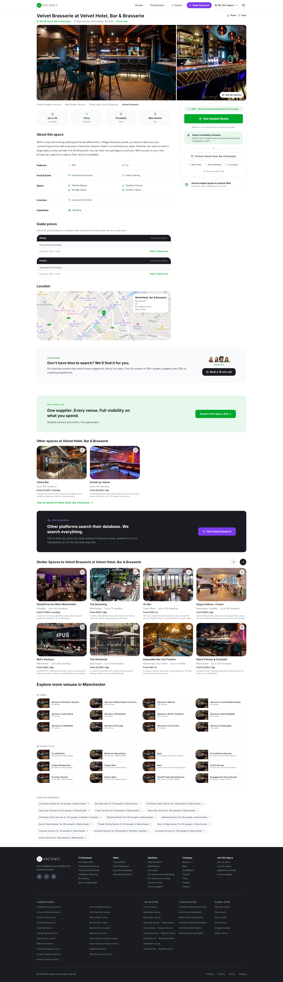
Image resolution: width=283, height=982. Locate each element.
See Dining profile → (159, 238)
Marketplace (154, 866)
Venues (139, 5)
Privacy (221, 974)
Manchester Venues (75, 104)
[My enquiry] (243, 5)
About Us (186, 862)
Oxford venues (149, 949)
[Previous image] (40, 462)
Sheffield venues (166, 949)
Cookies (242, 974)
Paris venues (220, 912)
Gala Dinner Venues (45, 943)
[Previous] (234, 562)
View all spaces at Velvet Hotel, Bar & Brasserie (63, 502)
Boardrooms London (98, 933)
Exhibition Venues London (48, 949)
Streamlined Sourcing (89, 866)
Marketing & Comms (122, 874)
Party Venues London (98, 917)
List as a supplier (155, 886)
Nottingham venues (151, 943)
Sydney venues (221, 933)
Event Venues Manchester (190, 912)
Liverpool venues (150, 933)
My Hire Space (226, 5)
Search (178, 5)
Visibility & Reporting (88, 874)
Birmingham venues (152, 917)
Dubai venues (220, 917)
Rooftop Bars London (98, 922)
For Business (157, 5)
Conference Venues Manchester (193, 907)
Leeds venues (149, 928)
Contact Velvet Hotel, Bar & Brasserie (215, 156)
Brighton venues (168, 933)
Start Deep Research (219, 531)
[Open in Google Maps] (104, 315)
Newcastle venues (166, 938)
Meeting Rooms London (99, 928)
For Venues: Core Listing (159, 878)
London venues (150, 907)
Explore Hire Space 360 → (215, 413)
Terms (232, 974)
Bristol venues (168, 922)
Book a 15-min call (221, 371)
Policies (186, 886)
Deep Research (200, 5)
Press (185, 878)
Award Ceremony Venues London (103, 943)
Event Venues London (46, 938)
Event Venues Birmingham (190, 928)
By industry (84, 878)
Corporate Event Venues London (103, 938)
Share (233, 15)
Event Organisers (121, 866)
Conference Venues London (49, 907)
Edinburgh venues (151, 922)
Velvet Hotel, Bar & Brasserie (55, 21)
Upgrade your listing (226, 870)
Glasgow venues (165, 928)
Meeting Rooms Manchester (191, 917)
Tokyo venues (221, 922)
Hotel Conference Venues (100, 907)
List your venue (155, 882)
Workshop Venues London (100, 954)
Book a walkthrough (88, 882)
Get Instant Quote (216, 118)
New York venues (222, 907)
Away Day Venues (44, 928)
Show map (122, 21)
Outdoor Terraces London (48, 959)
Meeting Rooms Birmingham (191, 933)
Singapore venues (222, 928)
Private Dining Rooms (46, 922)
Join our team (223, 862)
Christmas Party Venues (99, 912)
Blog (184, 866)
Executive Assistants (122, 870)
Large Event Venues (97, 949)
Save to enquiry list (215, 171)
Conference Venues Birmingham (193, 922)
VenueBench (188, 870)
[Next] (243, 562)
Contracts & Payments (89, 870)
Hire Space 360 (86, 862)
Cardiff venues (149, 938)
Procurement (119, 862)
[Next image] (82, 462)
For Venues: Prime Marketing (161, 874)
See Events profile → (159, 261)
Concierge (152, 870)
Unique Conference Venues (48, 912)
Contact (186, 882)
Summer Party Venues (46, 917)
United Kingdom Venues (49, 104)
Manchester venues (151, 912)
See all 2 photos (233, 94)
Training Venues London (47, 933)
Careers (186, 874)
